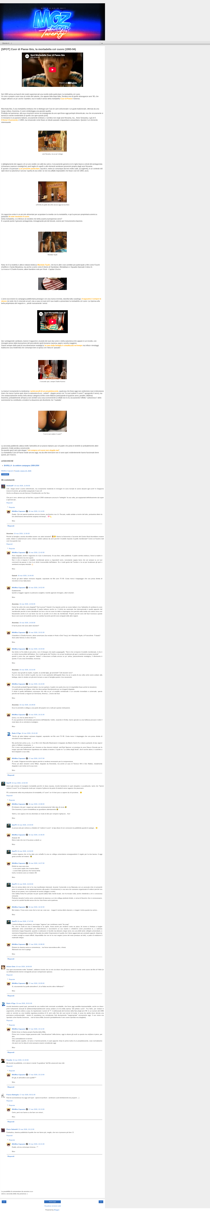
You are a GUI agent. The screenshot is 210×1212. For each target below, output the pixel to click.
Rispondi (9, 503)
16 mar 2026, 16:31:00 (36, 714)
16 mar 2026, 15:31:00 (27, 670)
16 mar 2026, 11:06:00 (22, 486)
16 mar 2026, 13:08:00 (36, 804)
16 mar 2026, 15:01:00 (36, 632)
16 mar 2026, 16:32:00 (36, 907)
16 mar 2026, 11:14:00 (36, 511)
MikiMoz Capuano (18, 511)
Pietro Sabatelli (12, 1129)
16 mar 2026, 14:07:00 (36, 863)
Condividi (5, 474)
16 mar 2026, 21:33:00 (21, 1060)
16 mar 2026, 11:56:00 (22, 533)
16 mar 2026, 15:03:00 (36, 649)
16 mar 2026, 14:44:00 (26, 575)
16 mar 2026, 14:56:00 (27, 622)
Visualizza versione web (52, 1206)
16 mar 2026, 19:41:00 (30, 733)
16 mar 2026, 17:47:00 (25, 921)
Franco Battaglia (12, 1095)
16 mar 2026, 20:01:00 (24, 1003)
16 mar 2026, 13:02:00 (20, 783)
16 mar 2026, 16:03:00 (25, 884)
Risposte (12, 507)
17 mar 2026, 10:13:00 (36, 1074)
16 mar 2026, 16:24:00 (36, 684)
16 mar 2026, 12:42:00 (36, 552)
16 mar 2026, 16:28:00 (27, 705)
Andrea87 (10, 486)
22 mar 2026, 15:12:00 (26, 1129)
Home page (52, 1202)
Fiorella (9, 1060)
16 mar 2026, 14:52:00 (36, 587)
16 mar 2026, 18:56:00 (24, 966)
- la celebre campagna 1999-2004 (21, 465)
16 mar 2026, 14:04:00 (25, 851)
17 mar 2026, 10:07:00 (36, 758)
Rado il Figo (16, 733)
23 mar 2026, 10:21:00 (36, 1144)
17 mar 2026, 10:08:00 (36, 944)
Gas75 (8, 783)
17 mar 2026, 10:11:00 (36, 1029)
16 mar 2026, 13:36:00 (36, 835)
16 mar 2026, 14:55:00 (27, 604)
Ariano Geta (10, 966)
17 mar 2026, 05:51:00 (27, 1095)
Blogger (56, 1210)
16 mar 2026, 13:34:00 (25, 825)
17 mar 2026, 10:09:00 (36, 983)
